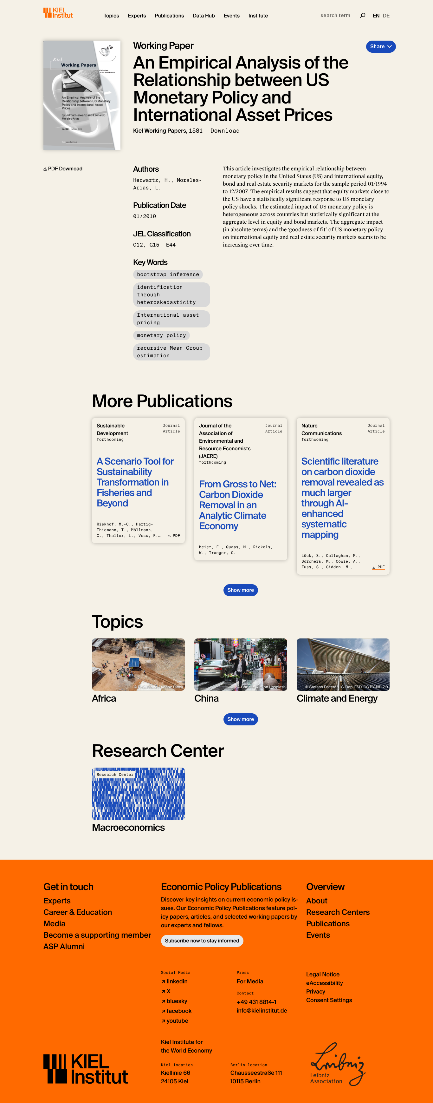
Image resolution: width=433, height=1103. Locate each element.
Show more (241, 590)
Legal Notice (322, 974)
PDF (176, 535)
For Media (250, 981)
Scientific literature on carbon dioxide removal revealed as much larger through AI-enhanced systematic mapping (342, 498)
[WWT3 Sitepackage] (67, 13)
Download (225, 131)
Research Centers (338, 912)
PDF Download (64, 168)
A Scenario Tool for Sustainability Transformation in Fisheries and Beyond (135, 482)
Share (377, 46)
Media (54, 924)
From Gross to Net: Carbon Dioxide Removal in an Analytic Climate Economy (237, 505)
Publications (328, 924)
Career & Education (77, 912)
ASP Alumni (64, 947)
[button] (111, 16)
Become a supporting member (97, 935)
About (316, 901)
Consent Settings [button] (329, 1000)
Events (318, 935)
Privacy (315, 991)
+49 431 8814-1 (256, 1002)
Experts (57, 901)
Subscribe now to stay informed (202, 940)
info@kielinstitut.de (262, 1010)
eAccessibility (324, 983)
